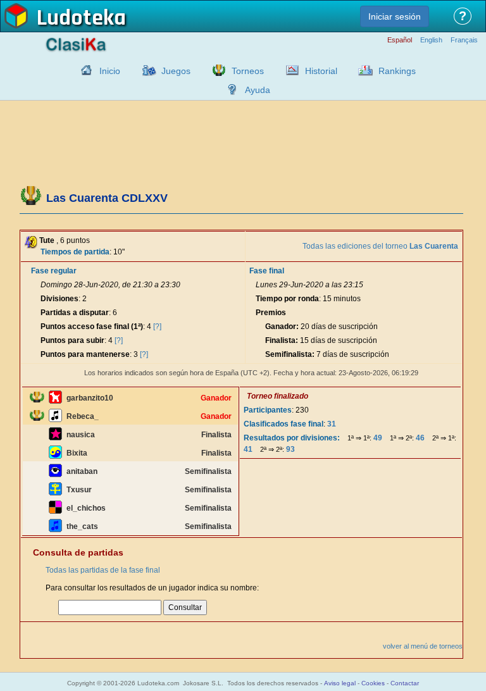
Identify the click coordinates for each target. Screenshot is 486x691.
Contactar (404, 683)
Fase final (266, 270)
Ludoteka (81, 18)
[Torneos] (216, 70)
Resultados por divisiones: (292, 437)
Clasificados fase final (283, 424)
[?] (157, 326)
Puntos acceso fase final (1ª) (91, 326)
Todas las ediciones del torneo (380, 246)
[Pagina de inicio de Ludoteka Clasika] (83, 70)
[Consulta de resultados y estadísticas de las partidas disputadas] (289, 70)
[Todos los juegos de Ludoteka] (145, 70)
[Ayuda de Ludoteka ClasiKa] (229, 89)
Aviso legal (340, 683)
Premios (271, 312)
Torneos (248, 71)
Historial (321, 71)
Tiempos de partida (74, 251)
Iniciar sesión (394, 16)
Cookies (373, 683)
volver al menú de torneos (423, 646)
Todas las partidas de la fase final (103, 570)
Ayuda (257, 90)
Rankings (397, 71)
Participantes (268, 410)
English (431, 40)
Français (464, 40)
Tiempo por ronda (287, 298)
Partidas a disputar (74, 312)
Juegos (175, 71)
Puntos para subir (72, 340)
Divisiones (59, 298)
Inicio (109, 71)
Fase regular (54, 270)
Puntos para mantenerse (85, 354)
